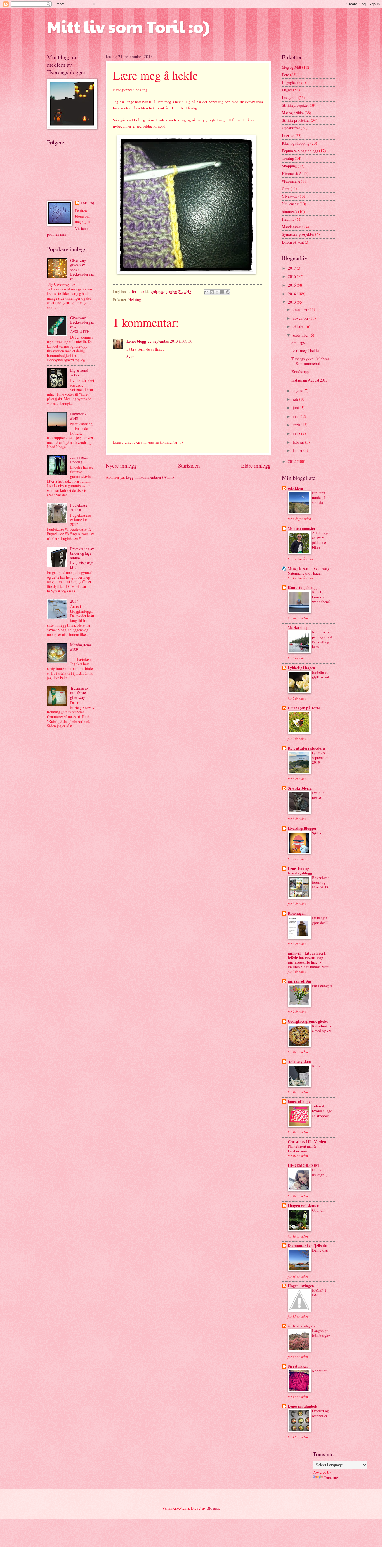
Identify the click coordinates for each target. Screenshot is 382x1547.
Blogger (213, 1508)
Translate (331, 1477)
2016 (292, 276)
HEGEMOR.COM (303, 1165)
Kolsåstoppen (301, 371)
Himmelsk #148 (78, 416)
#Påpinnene (291, 181)
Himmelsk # (291, 173)
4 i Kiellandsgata (302, 1326)
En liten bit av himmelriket (308, 966)
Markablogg (298, 627)
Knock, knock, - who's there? (321, 597)
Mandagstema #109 (81, 647)
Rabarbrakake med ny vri (321, 1028)
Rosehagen (297, 913)
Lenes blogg (136, 341)
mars (297, 433)
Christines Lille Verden (307, 1142)
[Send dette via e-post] (206, 292)
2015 (292, 285)
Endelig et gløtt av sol (320, 675)
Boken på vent (293, 242)
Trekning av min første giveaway (79, 692)
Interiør (288, 135)
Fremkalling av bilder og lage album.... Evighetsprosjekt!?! (82, 558)
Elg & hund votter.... (79, 373)
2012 (292, 461)
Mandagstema (292, 226)
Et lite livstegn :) (319, 1172)
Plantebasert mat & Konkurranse (302, 1148)
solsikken (295, 488)
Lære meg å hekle (305, 350)
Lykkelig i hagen (301, 668)
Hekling (134, 299)
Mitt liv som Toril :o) (128, 26)
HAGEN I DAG (319, 1293)
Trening (288, 158)
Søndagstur (300, 342)
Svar (130, 356)
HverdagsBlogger (302, 828)
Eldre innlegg (256, 465)
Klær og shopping (296, 143)
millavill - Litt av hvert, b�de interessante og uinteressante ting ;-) (307, 957)
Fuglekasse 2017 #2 (78, 507)
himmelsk (289, 211)
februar (299, 442)
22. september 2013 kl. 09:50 (170, 341)
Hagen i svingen (301, 1286)
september (301, 335)
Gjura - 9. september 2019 (319, 757)
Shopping (289, 165)
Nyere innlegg (121, 465)
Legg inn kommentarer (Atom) (150, 477)
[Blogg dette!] (211, 292)
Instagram (290, 97)
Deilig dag (320, 1250)
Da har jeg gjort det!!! (320, 920)
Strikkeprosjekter (295, 105)
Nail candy (290, 203)
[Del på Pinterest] (227, 292)
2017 (74, 601)
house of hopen (300, 1101)
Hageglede (290, 82)
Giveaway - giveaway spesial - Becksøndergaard (82, 270)
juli (296, 399)
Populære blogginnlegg (300, 150)
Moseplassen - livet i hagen (310, 568)
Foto (285, 74)
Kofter (317, 1066)
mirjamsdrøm (299, 981)
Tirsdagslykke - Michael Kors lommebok (310, 361)
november (301, 318)
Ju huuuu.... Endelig (79, 459)
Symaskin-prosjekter (298, 234)
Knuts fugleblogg (302, 587)
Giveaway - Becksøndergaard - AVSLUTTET (82, 324)
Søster (316, 832)
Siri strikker (298, 1366)
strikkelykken (299, 1061)
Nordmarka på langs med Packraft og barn (322, 639)
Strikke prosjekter (296, 120)
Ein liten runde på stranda (318, 497)
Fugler (287, 89)
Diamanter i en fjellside (307, 1245)
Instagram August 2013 (309, 380)
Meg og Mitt (291, 67)
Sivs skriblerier (300, 788)
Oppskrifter (291, 127)
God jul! (318, 1210)
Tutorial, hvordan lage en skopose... (322, 1110)
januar (298, 450)
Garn (286, 188)
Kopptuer (319, 1370)
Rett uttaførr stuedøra (306, 748)
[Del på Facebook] (222, 292)
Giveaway (290, 196)
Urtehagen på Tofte (304, 708)
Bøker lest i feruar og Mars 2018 (320, 882)
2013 (292, 302)
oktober (299, 326)
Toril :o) (87, 203)
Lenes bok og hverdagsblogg (300, 871)
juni (296, 407)
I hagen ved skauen (303, 1205)
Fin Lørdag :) (322, 985)
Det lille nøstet (318, 795)
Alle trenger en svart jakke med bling (321, 540)
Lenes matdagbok (302, 1406)
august (298, 390)
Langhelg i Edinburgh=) (321, 1333)
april (297, 424)
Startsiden (189, 465)
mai (296, 416)
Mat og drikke (293, 112)
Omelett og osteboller (320, 1413)
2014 (292, 293)
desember (300, 309)
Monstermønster (301, 528)
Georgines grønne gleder (308, 1021)
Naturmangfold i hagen (305, 573)
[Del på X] (217, 292)
